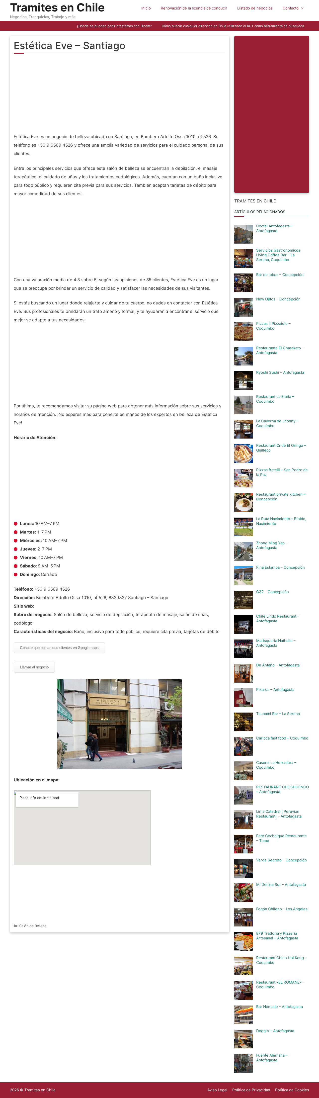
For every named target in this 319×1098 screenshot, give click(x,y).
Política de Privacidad (251, 1090)
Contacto (291, 8)
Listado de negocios (255, 8)
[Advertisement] (120, 96)
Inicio (146, 8)
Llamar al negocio (34, 667)
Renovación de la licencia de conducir (194, 8)
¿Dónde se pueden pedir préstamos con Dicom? (114, 26)
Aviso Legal (217, 1090)
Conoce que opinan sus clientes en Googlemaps (59, 647)
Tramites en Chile (57, 7)
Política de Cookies (292, 1090)
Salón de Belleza (32, 926)
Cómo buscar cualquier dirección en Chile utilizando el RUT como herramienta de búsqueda (233, 26)
